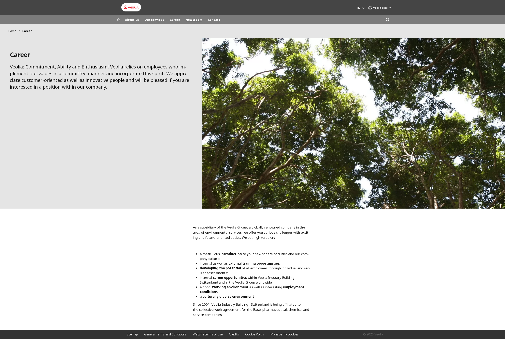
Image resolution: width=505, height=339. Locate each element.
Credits (234, 334)
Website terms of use (208, 334)
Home (12, 31)
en (358, 8)
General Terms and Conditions (165, 334)
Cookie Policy (254, 334)
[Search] (387, 20)
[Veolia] (131, 7)
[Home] (118, 19)
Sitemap (132, 334)
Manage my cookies (284, 334)
